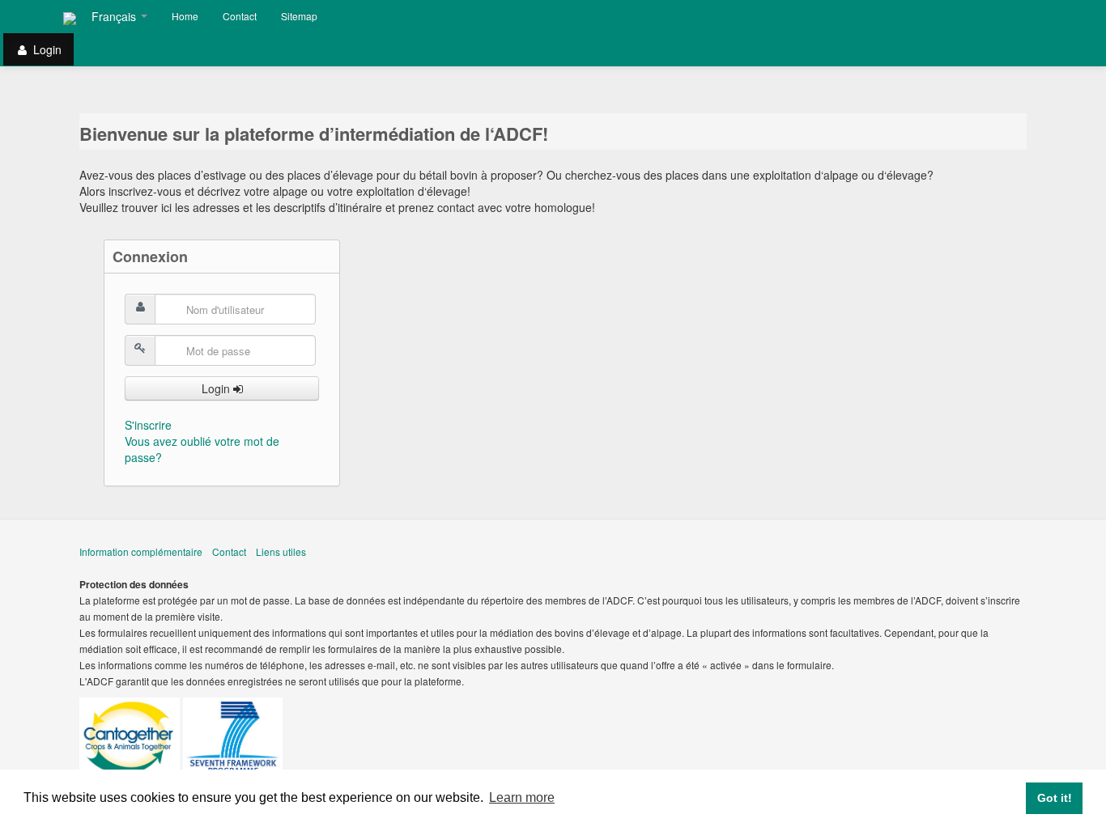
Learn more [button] (522, 797)
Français (115, 16)
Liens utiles (281, 551)
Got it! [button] (1054, 797)
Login (217, 388)
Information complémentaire (140, 551)
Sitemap (299, 16)
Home (185, 16)
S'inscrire (148, 425)
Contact (240, 16)
